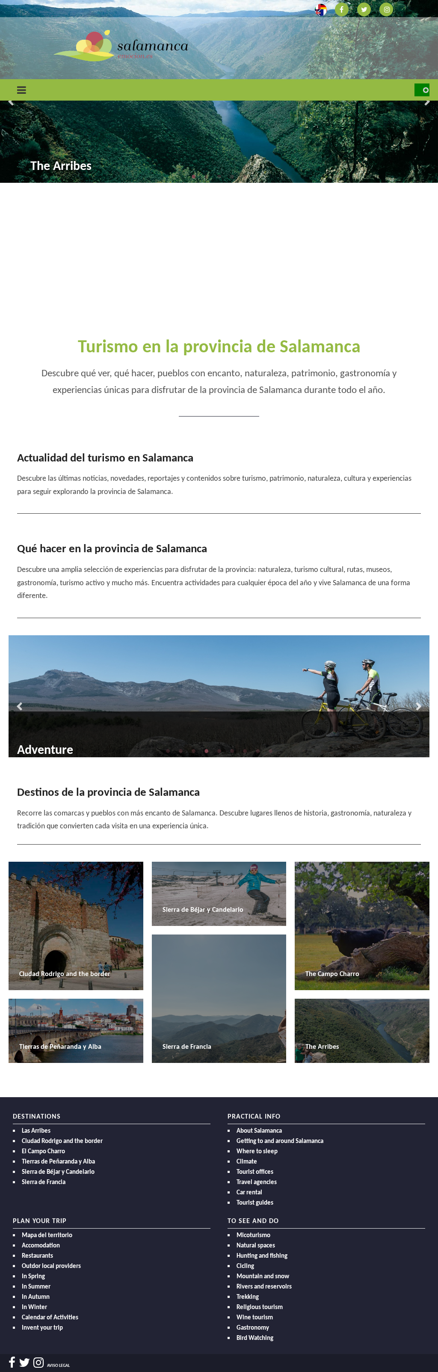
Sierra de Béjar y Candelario (58, 1172)
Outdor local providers (51, 1266)
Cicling (245, 1266)
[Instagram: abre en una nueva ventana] (386, 9)
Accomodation (41, 1246)
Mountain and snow (263, 1277)
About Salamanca (259, 1131)
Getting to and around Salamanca (280, 1141)
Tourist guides (255, 1203)
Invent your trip (42, 1328)
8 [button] (257, 751)
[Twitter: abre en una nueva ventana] (364, 9)
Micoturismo (253, 1235)
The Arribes (61, 166)
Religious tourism (260, 1307)
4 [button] (232, 176)
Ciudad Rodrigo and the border (62, 1141)
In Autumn (36, 1297)
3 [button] (219, 176)
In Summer (36, 1287)
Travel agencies (257, 1182)
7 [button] (244, 751)
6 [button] (232, 751)
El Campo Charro (43, 1152)
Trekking (248, 1297)
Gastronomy (253, 1328)
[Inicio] (120, 45)
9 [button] (270, 751)
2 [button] (206, 176)
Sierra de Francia (43, 1182)
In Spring (33, 1277)
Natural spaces (256, 1246)
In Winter (34, 1307)
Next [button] (427, 102)
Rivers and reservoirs (264, 1287)
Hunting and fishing (262, 1256)
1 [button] (193, 176)
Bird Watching (255, 1338)
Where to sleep (257, 1152)
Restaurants (37, 1256)
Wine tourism (255, 1318)
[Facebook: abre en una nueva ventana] (342, 9)
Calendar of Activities (50, 1318)
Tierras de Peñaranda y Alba (58, 1162)
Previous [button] (10, 102)
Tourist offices (255, 1172)
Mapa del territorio (47, 1235)
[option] (219, 696)
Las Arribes (36, 1131)
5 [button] (244, 176)
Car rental (249, 1193)
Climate (247, 1162)
